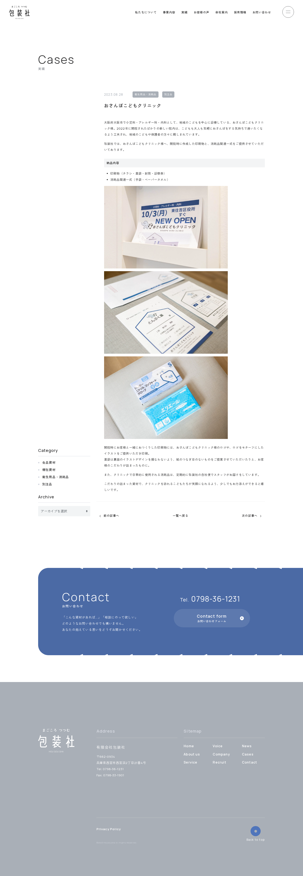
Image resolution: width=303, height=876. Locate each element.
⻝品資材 (49, 462)
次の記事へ (249, 516)
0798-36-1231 (210, 599)
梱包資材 (49, 470)
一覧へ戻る (180, 516)
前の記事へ (111, 516)
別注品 (168, 94)
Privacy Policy (108, 829)
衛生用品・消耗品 (145, 94)
